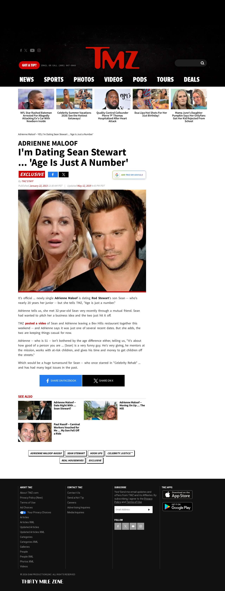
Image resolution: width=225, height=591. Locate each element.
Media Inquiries (75, 512)
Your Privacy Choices (39, 512)
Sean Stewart (76, 453)
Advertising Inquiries (78, 507)
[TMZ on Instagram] (39, 50)
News (27, 80)
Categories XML (29, 541)
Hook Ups (96, 453)
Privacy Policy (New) (31, 497)
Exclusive (95, 460)
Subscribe (149, 509)
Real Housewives (72, 460)
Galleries (25, 546)
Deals (192, 80)
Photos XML (27, 561)
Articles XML (27, 522)
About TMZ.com (29, 492)
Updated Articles (29, 527)
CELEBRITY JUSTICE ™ (120, 453)
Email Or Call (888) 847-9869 (58, 65)
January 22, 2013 (38, 185)
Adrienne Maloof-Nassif (46, 453)
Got (29, 65)
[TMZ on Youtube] (32, 50)
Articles (24, 517)
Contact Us (73, 492)
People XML (26, 556)
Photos (84, 80)
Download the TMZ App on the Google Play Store (177, 506)
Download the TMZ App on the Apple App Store (177, 494)
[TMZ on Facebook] (21, 50)
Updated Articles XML (32, 532)
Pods (140, 80)
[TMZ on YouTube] (133, 526)
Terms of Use (28, 502)
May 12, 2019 (84, 185)
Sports (53, 80)
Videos (113, 80)
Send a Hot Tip (75, 497)
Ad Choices (26, 507)
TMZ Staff (27, 181)
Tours (165, 80)
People (24, 551)
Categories (26, 537)
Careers (71, 502)
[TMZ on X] (26, 50)
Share (63, 380)
